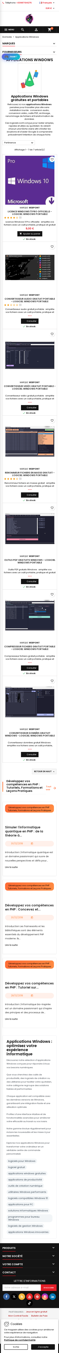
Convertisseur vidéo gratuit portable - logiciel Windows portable (30, 387)
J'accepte (43, 1346)
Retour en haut (44, 771)
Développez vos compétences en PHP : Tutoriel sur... (29, 986)
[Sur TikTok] (29, 1303)
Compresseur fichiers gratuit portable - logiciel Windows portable (29, 648)
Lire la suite (11, 867)
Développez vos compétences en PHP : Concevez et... (29, 907)
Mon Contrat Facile (18, 1315)
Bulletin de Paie (39, 1315)
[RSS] (22, 1296)
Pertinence (19, 143)
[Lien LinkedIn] (52, 1296)
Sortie (16, 1346)
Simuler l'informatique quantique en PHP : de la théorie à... (24, 831)
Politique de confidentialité (19, 1340)
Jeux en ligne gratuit (36, 1311)
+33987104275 (24, 2)
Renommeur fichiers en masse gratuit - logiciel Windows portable (30, 474)
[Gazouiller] (14, 1296)
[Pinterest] (37, 1296)
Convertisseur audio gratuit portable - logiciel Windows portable (30, 300)
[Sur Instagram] (45, 1296)
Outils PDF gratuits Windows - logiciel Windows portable (29, 561)
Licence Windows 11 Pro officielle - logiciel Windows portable (30, 213)
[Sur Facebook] (6, 1296)
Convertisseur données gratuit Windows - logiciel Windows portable (30, 734)
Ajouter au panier (30, 233)
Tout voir (51, 788)
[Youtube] (29, 1296)
